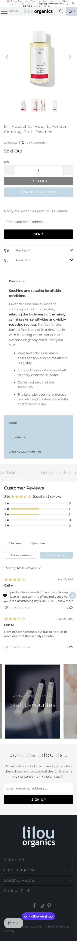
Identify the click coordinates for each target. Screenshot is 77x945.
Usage (13, 422)
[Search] (61, 11)
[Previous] (7, 57)
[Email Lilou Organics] (27, 906)
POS (38, 926)
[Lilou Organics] (38, 11)
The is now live (45, 4)
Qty (6, 161)
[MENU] (2, 11)
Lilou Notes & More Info (25, 451)
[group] (32, 701)
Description (17, 281)
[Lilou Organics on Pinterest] (49, 906)
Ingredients (17, 437)
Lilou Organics (24, 926)
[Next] (69, 57)
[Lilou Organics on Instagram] (42, 906)
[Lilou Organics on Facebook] (34, 906)
